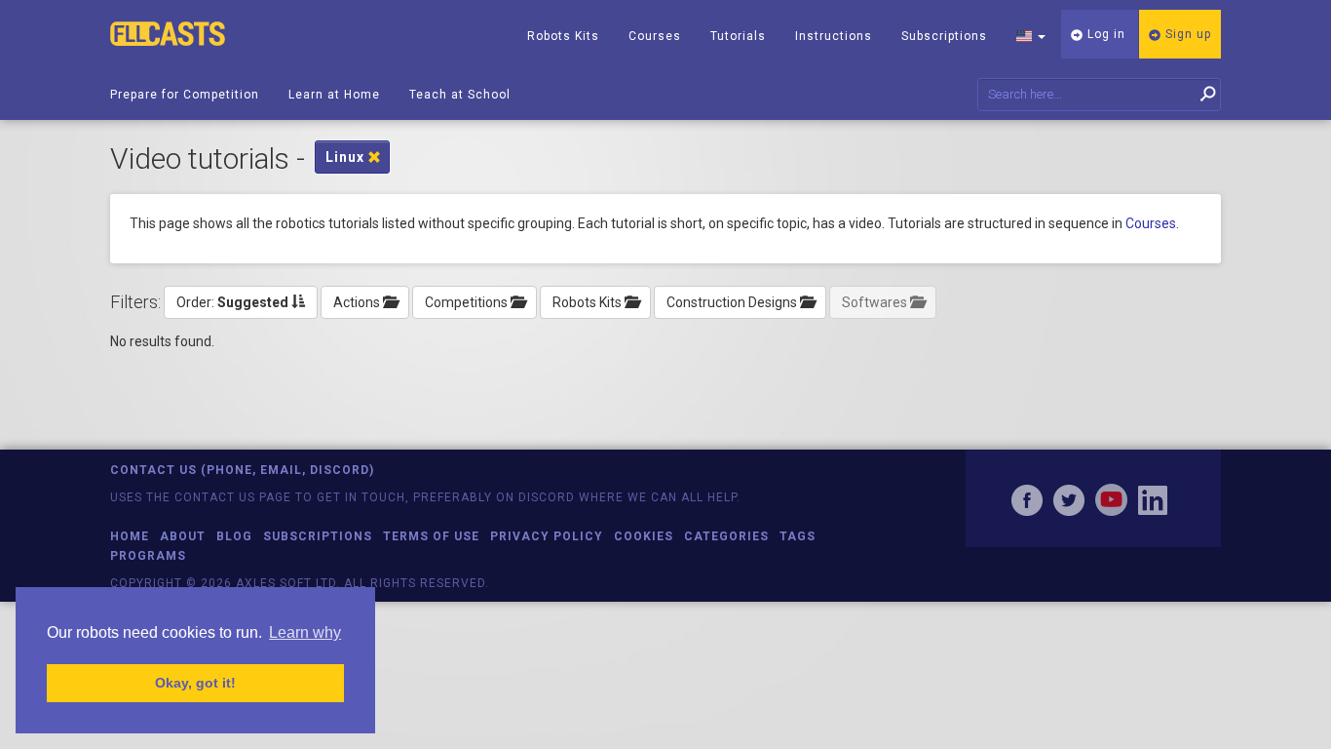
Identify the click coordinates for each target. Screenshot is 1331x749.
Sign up (1186, 34)
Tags (798, 536)
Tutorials (738, 36)
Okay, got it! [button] (195, 682)
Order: (232, 302)
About (183, 536)
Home (129, 536)
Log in (1104, 34)
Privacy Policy (546, 536)
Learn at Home (334, 94)
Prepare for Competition (184, 94)
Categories (726, 536)
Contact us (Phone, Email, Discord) (242, 470)
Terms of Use (431, 536)
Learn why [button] (305, 632)
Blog (234, 536)
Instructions (833, 36)
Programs (148, 556)
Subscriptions (944, 36)
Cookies (643, 536)
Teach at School (460, 94)
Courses (654, 36)
